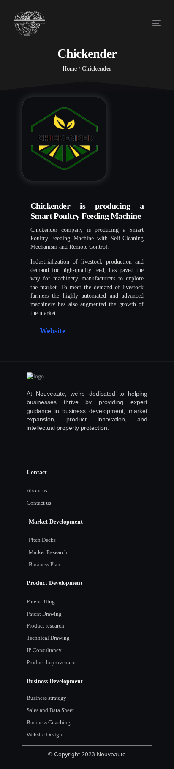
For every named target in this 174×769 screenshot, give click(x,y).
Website (52, 330)
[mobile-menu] (148, 23)
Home (70, 68)
